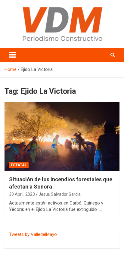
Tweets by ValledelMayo (33, 234)
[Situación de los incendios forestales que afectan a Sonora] (62, 137)
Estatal (19, 165)
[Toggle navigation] (12, 55)
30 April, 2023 (22, 194)
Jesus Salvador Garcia (60, 194)
